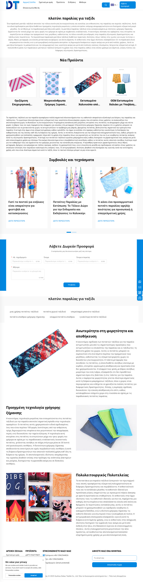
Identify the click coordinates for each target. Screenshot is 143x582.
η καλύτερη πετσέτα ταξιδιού (93, 317)
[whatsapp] (139, 282)
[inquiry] (139, 298)
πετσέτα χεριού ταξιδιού (54, 311)
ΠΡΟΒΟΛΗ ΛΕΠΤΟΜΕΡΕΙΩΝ (21, 82)
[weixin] (139, 292)
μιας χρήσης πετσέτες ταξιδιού (24, 311)
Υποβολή (71, 285)
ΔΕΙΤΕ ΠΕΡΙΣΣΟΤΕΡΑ (16, 221)
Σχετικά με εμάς (12, 555)
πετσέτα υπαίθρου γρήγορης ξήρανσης (27, 317)
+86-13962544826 (61, 555)
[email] (139, 287)
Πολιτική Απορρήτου (117, 576)
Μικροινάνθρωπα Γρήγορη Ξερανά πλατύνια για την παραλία (55, 102)
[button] (69, 232)
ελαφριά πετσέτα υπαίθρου (62, 317)
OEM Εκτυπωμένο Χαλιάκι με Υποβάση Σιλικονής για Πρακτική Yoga (122, 102)
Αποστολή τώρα (114, 565)
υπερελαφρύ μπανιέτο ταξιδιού (85, 311)
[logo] (13, 5)
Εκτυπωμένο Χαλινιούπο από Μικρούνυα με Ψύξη (88, 102)
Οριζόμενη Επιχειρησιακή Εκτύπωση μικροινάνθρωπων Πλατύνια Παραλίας (21, 102)
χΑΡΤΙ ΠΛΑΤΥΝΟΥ (32, 555)
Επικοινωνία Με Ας (31, 8)
